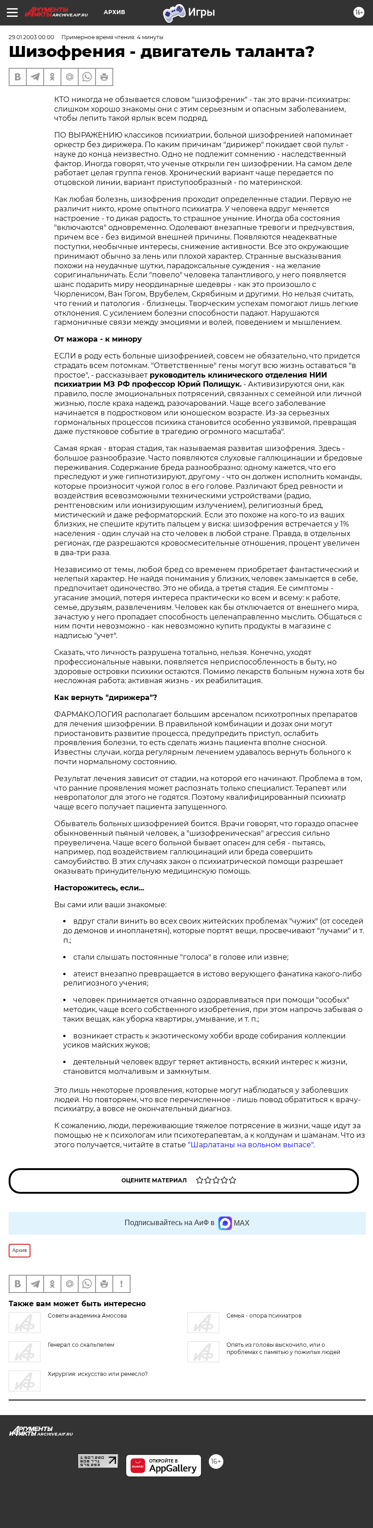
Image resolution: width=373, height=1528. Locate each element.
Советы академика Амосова (87, 1315)
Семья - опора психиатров (264, 1315)
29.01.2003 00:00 (31, 37)
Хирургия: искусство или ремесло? (98, 1373)
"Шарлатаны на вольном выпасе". (251, 1144)
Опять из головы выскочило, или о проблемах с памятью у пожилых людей (283, 1348)
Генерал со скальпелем (81, 1344)
